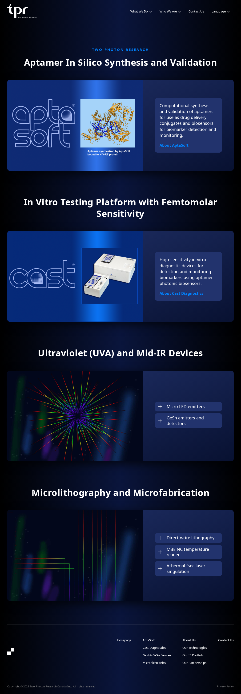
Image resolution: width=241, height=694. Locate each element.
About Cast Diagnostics (181, 293)
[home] (22, 11)
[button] (141, 11)
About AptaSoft (174, 145)
